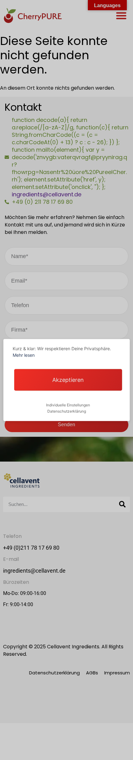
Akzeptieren (68, 380)
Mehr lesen (24, 355)
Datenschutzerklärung (66, 411)
